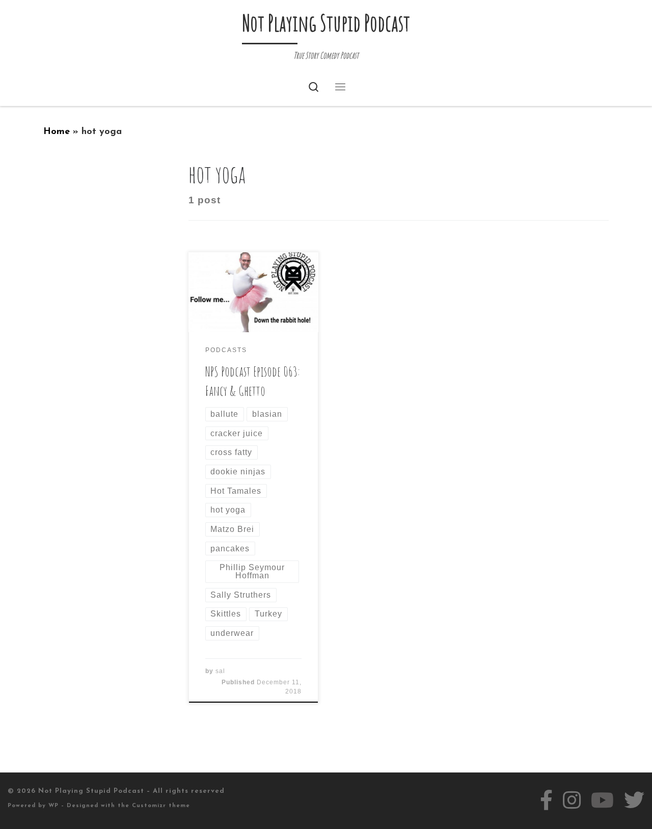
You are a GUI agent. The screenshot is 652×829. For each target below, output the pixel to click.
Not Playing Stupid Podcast (91, 791)
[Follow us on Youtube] (602, 800)
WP (53, 806)
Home (56, 132)
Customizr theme (161, 806)
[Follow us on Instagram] (572, 800)
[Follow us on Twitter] (634, 800)
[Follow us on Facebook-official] (546, 800)
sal (220, 671)
